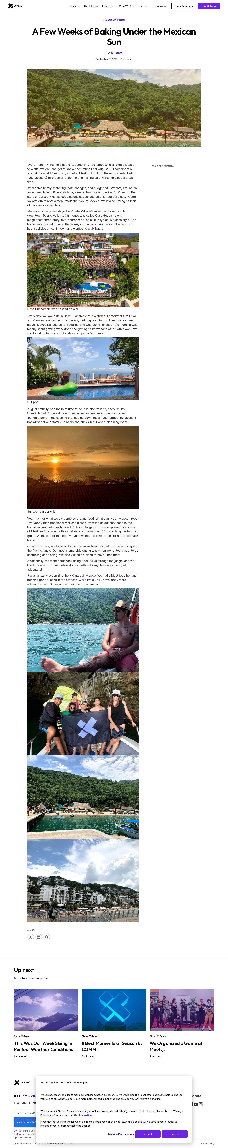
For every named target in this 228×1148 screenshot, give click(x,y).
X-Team (117, 53)
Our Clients (91, 6)
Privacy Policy (207, 1143)
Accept (148, 1134)
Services (74, 6)
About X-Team (114, 19)
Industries (108, 6)
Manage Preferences (121, 1134)
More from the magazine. (31, 978)
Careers (143, 6)
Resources (159, 6)
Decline (175, 1134)
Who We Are (126, 6)
